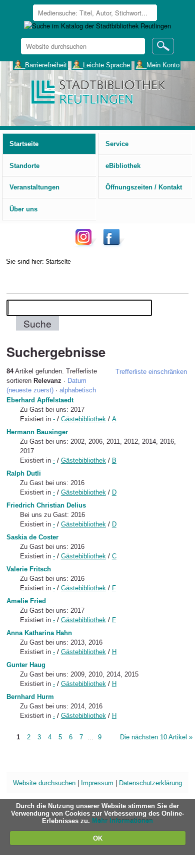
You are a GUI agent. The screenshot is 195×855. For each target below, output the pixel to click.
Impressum (97, 783)
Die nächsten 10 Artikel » (156, 737)
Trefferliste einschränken (151, 371)
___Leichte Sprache (101, 64)
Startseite (58, 261)
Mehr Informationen (122, 821)
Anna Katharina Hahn (39, 633)
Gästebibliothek (83, 419)
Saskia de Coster (32, 537)
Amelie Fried (26, 601)
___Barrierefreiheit (40, 64)
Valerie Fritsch (28, 569)
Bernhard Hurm (30, 696)
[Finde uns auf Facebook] (113, 244)
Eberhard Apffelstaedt (40, 400)
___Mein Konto (158, 64)
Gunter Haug (26, 665)
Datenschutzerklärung (150, 783)
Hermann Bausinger (37, 432)
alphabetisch (78, 390)
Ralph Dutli (23, 473)
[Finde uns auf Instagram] (86, 244)
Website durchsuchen (44, 783)
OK (97, 838)
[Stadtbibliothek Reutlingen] (97, 91)
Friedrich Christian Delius (46, 505)
